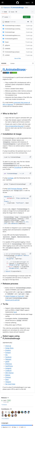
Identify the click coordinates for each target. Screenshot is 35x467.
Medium (7, 375)
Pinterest (8, 377)
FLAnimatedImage (17, 7)
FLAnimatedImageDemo (11, 38)
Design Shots (9, 348)
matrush (7, 21)
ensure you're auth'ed (12, 300)
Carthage (10, 178)
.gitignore (7, 45)
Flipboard (6, 7)
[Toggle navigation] (2, 2)
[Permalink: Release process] (1, 283)
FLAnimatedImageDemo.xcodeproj (14, 35)
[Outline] (33, 63)
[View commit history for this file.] (31, 22)
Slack (7, 379)
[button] (30, 157)
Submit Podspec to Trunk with (14, 296)
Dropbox (8, 350)
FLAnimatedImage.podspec (12, 52)
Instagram (8, 368)
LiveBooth (8, 370)
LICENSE (7, 55)
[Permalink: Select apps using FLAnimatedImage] (1, 337)
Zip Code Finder (10, 384)
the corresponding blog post (14, 126)
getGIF (7, 361)
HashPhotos (9, 366)
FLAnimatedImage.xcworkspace (13, 28)
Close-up (8, 346)
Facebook (8, 357)
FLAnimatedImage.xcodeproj (12, 25)
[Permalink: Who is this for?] (1, 113)
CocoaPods (17, 167)
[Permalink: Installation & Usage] (1, 134)
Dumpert (8, 352)
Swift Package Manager (15, 188)
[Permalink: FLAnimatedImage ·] (1, 71)
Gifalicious (8, 364)
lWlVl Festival (9, 373)
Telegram (8, 382)
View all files (17, 58)
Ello (6, 355)
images (7, 42)
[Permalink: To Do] (1, 304)
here (15, 312)
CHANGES (7, 48)
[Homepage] (17, 2)
